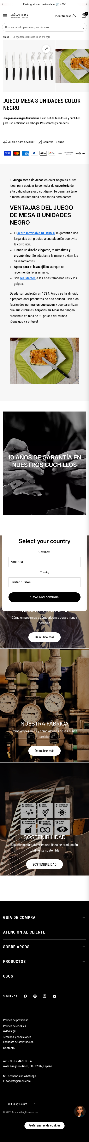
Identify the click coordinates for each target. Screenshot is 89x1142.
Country (44, 572)
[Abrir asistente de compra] (80, 1111)
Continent (44, 551)
